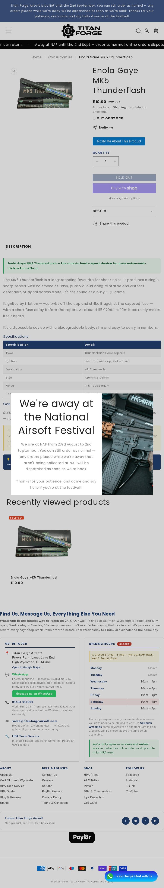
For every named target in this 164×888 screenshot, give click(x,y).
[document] (82, 444)
